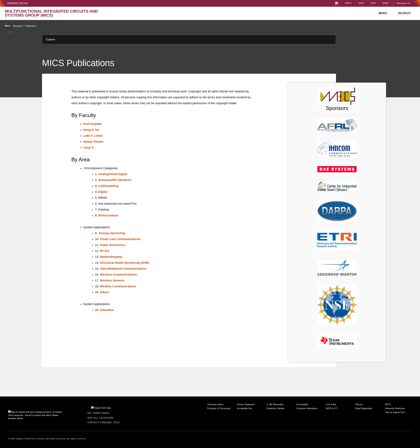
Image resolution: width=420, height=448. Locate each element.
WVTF (388, 404)
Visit (361, 3)
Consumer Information (306, 408)
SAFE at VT (331, 408)
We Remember (276, 404)
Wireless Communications (118, 274)
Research (18, 26)
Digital (102, 191)
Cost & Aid (331, 404)
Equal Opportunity (363, 408)
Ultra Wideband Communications (123, 268)
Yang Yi (88, 147)
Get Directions (99, 413)
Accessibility (302, 404)
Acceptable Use (244, 408)
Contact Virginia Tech (104, 422)
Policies (359, 404)
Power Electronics (112, 245)
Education (107, 310)
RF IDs (104, 251)
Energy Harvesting (112, 233)
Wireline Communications (118, 286)
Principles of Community (219, 408)
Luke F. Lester (93, 135)
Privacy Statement (246, 404)
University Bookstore (395, 408)
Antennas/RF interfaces (114, 180)
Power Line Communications (120, 239)
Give (373, 3)
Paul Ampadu (92, 124)
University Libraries (275, 408)
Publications (31, 26)
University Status (215, 404)
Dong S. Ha (91, 129)
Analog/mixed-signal (112, 174)
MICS (8, 26)
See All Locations (101, 418)
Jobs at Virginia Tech (395, 412)
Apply (348, 3)
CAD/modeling (108, 186)
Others (104, 292)
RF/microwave (108, 215)
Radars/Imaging (111, 256)
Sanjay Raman (93, 141)
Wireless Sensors (112, 280)
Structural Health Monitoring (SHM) (124, 262)
